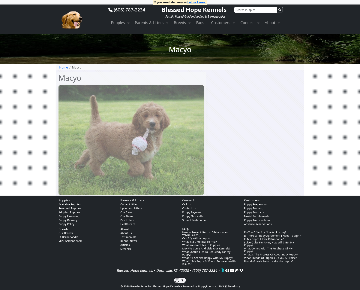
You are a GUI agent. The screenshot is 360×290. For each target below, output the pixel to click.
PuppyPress (206, 286)
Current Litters (129, 204)
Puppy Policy (66, 224)
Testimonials (128, 237)
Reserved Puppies (69, 208)
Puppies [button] (118, 22)
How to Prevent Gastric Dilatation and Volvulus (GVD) (205, 233)
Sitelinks (125, 249)
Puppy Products (254, 212)
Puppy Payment (192, 212)
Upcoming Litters (131, 208)
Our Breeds (65, 233)
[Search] (280, 10)
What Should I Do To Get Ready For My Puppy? (206, 253)
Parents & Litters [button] (150, 22)
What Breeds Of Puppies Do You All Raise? (270, 258)
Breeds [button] (180, 22)
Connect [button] (248, 22)
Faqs (200, 22)
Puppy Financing (69, 216)
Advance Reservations (258, 224)
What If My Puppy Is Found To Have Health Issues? (209, 262)
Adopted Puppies (69, 212)
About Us (126, 233)
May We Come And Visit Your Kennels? (206, 248)
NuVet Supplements (256, 216)
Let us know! (196, 2)
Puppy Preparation (256, 204)
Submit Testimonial (194, 220)
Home (63, 67)
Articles (125, 245)
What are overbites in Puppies (201, 245)
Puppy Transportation (257, 220)
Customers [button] (221, 22)
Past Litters (127, 220)
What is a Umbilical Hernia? (199, 241)
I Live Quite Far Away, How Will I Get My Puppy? (269, 243)
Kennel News (128, 241)
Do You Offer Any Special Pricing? (265, 232)
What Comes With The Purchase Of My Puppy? (268, 249)
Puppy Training (253, 208)
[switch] (180, 280)
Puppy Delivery (67, 220)
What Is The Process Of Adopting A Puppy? (271, 254)
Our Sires (126, 212)
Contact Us (189, 208)
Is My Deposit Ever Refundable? (264, 239)
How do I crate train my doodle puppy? (268, 261)
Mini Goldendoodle (70, 241)
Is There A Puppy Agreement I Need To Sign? (272, 235)
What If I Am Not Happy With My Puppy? (207, 258)
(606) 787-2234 (129, 10)
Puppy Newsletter (193, 216)
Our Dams (126, 216)
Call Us (186, 204)
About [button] (270, 22)
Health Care (127, 224)
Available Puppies (69, 204)
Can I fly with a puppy (196, 238)
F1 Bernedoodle (68, 237)
